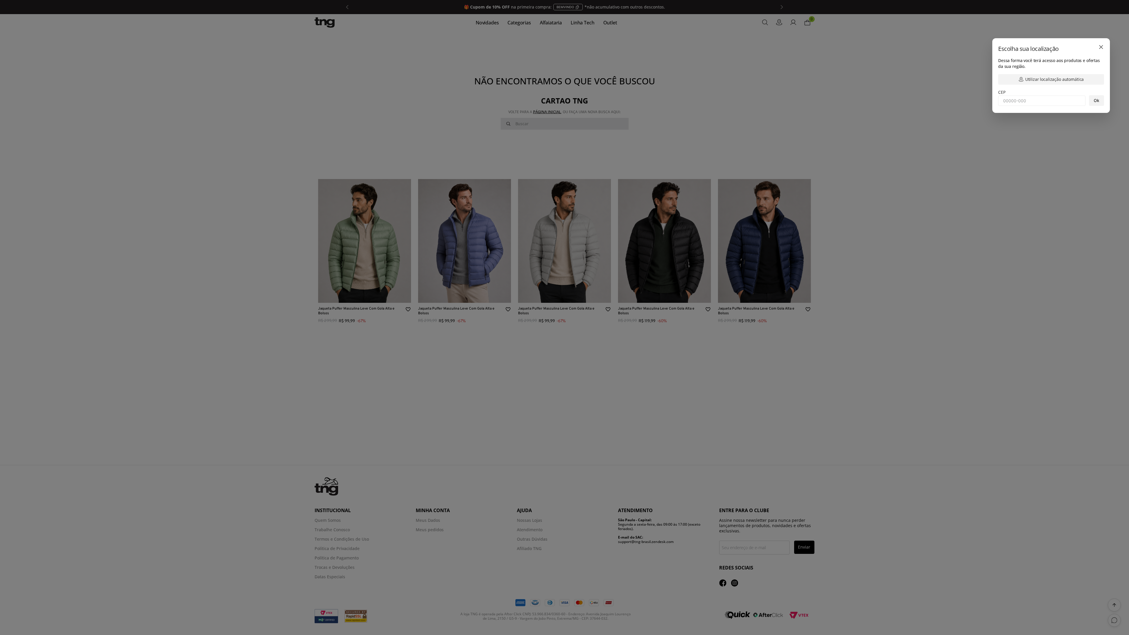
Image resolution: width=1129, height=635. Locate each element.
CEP (1002, 92)
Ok (1096, 100)
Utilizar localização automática (1054, 79)
